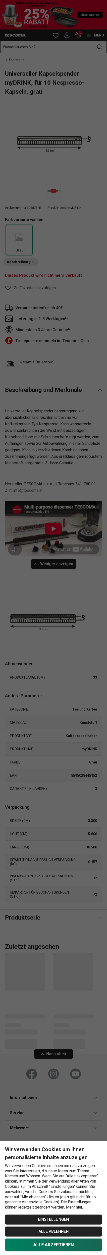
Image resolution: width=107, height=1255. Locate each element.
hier (79, 1207)
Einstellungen (53, 1219)
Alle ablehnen (54, 1231)
